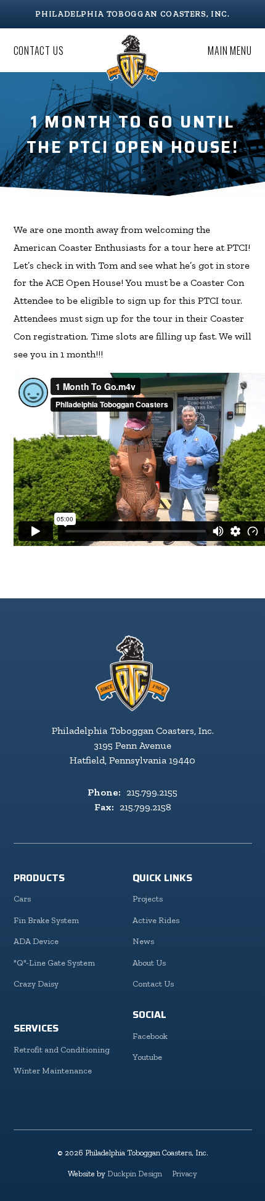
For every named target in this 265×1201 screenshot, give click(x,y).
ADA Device (36, 941)
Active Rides (155, 920)
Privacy (184, 1173)
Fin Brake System (46, 920)
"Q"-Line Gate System (54, 963)
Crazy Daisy (36, 984)
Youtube (147, 1057)
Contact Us (39, 50)
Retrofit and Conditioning (62, 1049)
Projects (147, 899)
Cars (22, 899)
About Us (149, 963)
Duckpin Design (134, 1173)
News (143, 941)
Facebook (150, 1036)
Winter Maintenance (53, 1070)
